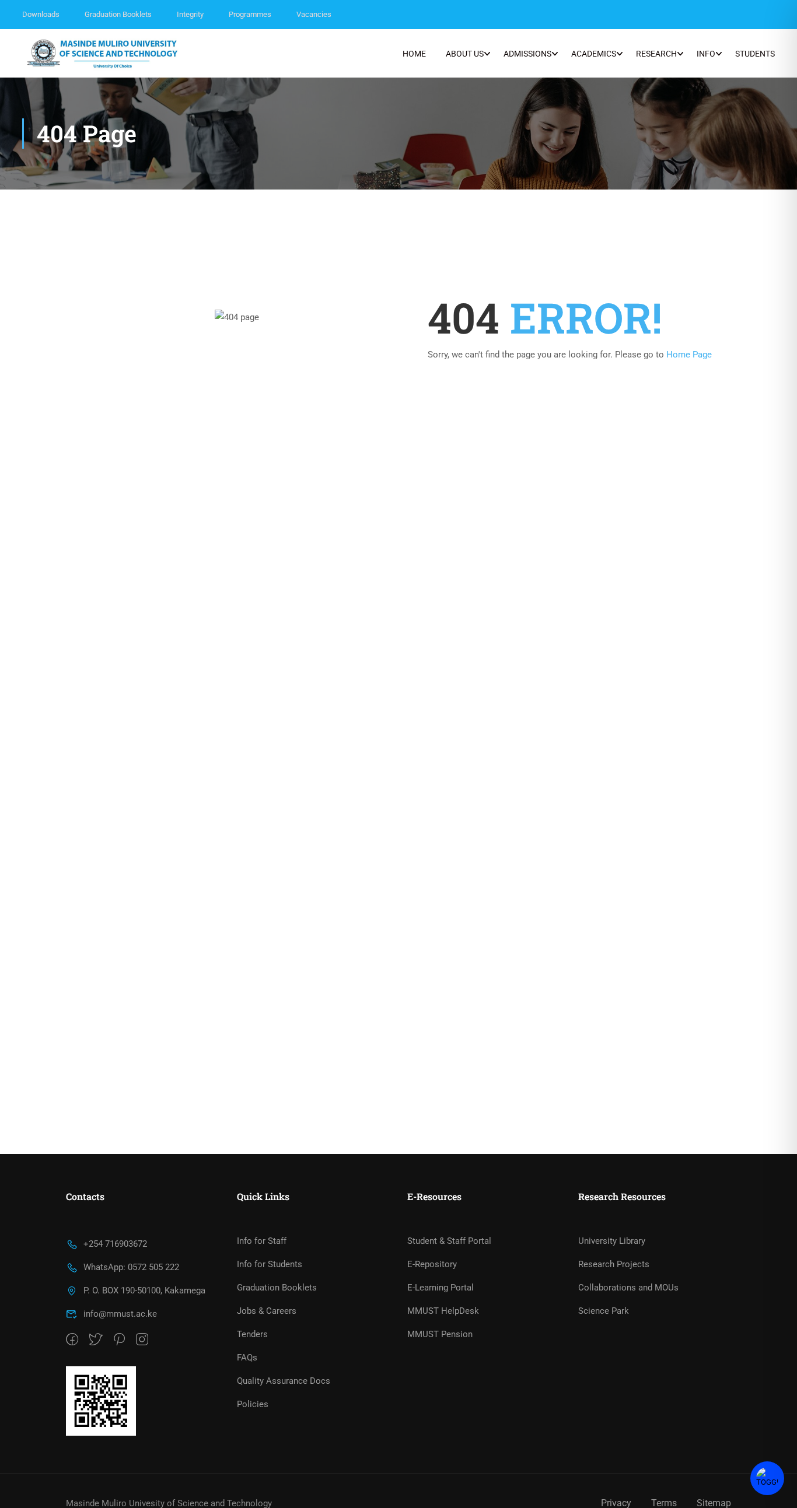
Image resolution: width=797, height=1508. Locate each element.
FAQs (247, 1357)
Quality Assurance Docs (283, 1381)
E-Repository (432, 1264)
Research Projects (613, 1264)
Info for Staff (261, 1241)
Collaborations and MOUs (628, 1287)
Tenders (252, 1334)
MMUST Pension (440, 1334)
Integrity (190, 14)
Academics (593, 53)
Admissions (527, 53)
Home (414, 53)
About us (465, 53)
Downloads (41, 14)
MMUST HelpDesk (443, 1311)
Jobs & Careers (266, 1311)
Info (706, 53)
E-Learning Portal (440, 1287)
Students (755, 53)
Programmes (250, 14)
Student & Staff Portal (449, 1241)
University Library (611, 1241)
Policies (252, 1404)
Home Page (689, 354)
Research (656, 53)
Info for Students (269, 1264)
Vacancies (313, 14)
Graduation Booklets (118, 14)
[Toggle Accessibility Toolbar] (767, 1478)
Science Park (603, 1311)
